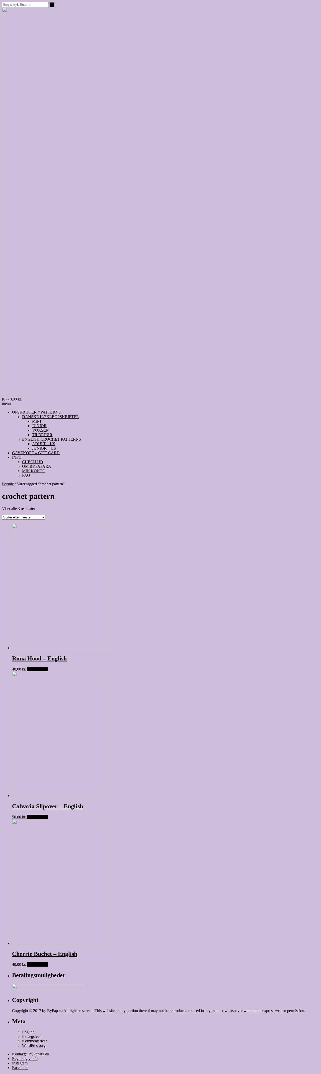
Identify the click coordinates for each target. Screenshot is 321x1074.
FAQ (26, 475)
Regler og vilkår (25, 1058)
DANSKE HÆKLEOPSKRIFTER (50, 417)
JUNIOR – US (44, 448)
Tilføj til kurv (37, 669)
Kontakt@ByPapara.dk (30, 1054)
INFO (17, 457)
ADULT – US (43, 444)
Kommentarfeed (35, 1041)
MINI (36, 421)
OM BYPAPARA (36, 466)
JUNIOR (39, 426)
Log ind (28, 1032)
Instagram (20, 1063)
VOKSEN (40, 430)
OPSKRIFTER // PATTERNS (36, 412)
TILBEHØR (42, 435)
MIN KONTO (33, 471)
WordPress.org (33, 1045)
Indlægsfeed (31, 1036)
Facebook (20, 1067)
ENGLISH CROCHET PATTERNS (51, 439)
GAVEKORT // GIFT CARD (36, 453)
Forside (8, 484)
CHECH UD (32, 462)
